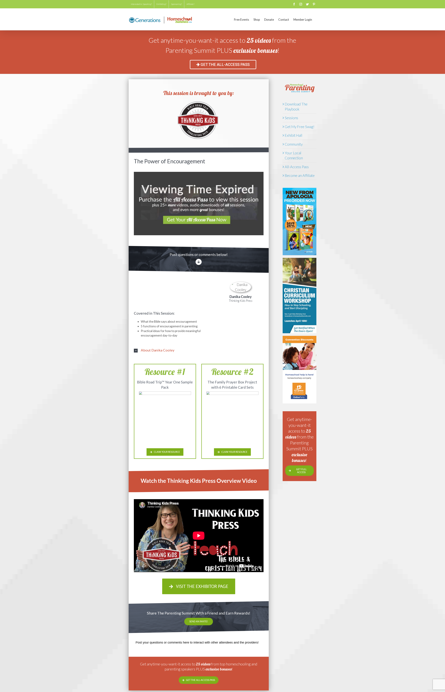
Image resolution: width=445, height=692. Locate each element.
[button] (199, 350)
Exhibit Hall (293, 135)
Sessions (291, 118)
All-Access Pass (297, 167)
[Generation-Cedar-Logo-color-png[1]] (199, 102)
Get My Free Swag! (299, 126)
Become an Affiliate (300, 175)
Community (294, 144)
